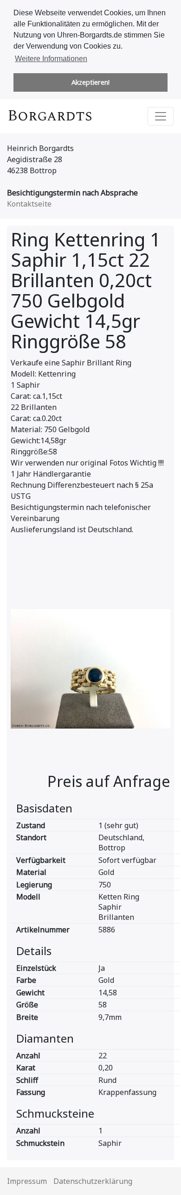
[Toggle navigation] (161, 116)
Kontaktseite (29, 204)
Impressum (27, 1181)
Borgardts (49, 116)
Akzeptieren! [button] (90, 82)
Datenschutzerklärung (92, 1181)
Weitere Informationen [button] (51, 59)
